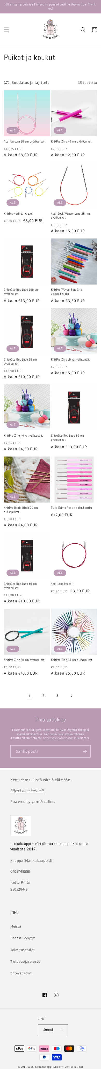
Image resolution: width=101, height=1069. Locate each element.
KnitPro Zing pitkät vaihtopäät (70, 360)
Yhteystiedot (21, 973)
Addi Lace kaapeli (62, 584)
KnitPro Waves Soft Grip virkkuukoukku (66, 292)
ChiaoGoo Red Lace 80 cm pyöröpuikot (67, 438)
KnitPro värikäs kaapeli (19, 214)
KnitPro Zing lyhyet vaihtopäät (23, 436)
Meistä (15, 926)
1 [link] (29, 695)
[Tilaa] (84, 751)
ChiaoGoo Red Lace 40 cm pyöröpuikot (20, 586)
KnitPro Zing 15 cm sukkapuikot (71, 660)
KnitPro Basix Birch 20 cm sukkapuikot (21, 510)
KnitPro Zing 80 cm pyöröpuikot (24, 660)
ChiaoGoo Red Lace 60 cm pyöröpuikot (20, 362)
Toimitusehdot (22, 949)
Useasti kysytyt (22, 938)
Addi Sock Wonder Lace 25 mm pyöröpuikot (71, 216)
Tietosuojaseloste (25, 961)
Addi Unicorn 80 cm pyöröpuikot (24, 142)
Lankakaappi (44, 1066)
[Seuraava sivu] (71, 695)
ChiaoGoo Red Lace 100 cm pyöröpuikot (21, 292)
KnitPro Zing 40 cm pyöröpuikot (71, 142)
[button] (6, 29)
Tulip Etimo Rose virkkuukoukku (71, 508)
